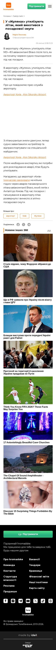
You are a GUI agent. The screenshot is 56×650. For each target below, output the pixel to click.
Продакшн (10, 591)
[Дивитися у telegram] (20, 601)
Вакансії (34, 559)
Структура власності (10, 578)
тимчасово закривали (16, 180)
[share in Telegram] (29, 224)
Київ (24, 216)
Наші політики (38, 582)
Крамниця (35, 571)
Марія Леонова (19, 35)
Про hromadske (13, 559)
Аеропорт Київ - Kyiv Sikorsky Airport (24, 94)
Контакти (9, 571)
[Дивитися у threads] (50, 601)
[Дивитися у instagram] (13, 601)
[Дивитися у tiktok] (43, 601)
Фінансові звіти (39, 576)
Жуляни (37, 216)
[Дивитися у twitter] (35, 601)
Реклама (9, 585)
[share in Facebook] (18, 224)
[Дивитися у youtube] (28, 601)
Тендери (34, 565)
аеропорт (10, 216)
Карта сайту (37, 588)
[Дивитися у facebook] (5, 601)
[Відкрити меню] (50, 6)
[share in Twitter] (23, 224)
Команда (9, 565)
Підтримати (36, 6)
